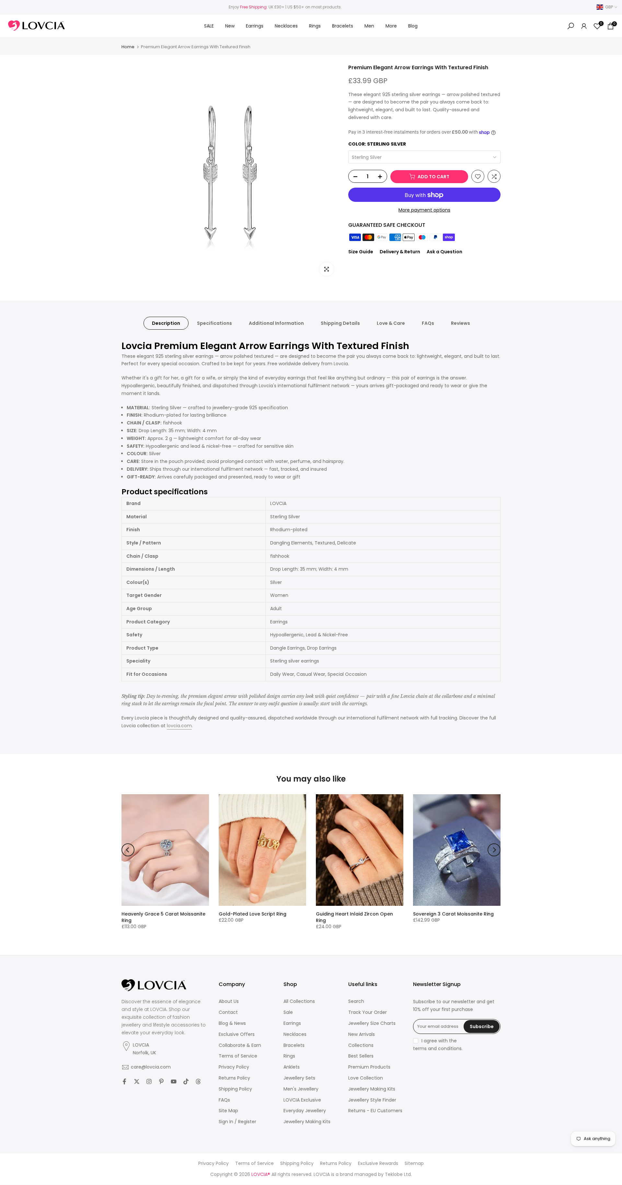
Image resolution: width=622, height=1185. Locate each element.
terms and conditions (437, 1049)
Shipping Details (340, 323)
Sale (288, 1012)
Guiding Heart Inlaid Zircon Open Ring (354, 917)
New (230, 26)
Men (369, 26)
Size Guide (360, 252)
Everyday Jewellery (304, 1111)
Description (166, 323)
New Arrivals (361, 1034)
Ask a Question (444, 252)
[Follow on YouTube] (174, 1081)
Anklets (291, 1067)
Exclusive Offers (237, 1034)
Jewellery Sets (299, 1078)
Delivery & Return (400, 252)
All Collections (299, 1001)
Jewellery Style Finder (372, 1100)
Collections (361, 1045)
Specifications (214, 323)
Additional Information (276, 323)
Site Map (228, 1111)
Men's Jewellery (300, 1089)
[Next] (494, 849)
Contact (228, 1012)
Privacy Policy (234, 1067)
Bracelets (342, 26)
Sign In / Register (237, 1122)
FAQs (428, 323)
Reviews (460, 323)
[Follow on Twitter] (137, 1081)
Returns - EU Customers (375, 1111)
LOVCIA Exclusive (302, 1100)
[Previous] (127, 849)
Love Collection (365, 1078)
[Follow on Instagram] (149, 1081)
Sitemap (414, 1163)
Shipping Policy (235, 1089)
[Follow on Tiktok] (186, 1081)
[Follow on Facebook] (124, 1081)
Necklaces (286, 26)
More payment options (424, 210)
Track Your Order (367, 1012)
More (391, 26)
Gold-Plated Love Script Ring (252, 914)
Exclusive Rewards (378, 1163)
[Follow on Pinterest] (161, 1081)
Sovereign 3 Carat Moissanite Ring (453, 914)
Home (127, 47)
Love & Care (391, 323)
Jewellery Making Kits (306, 1122)
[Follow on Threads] (198, 1081)
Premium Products (369, 1067)
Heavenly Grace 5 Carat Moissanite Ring (163, 917)
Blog (413, 26)
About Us (229, 1001)
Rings (315, 26)
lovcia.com (179, 725)
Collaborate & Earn (240, 1045)
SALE (209, 26)
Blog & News (232, 1023)
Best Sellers (361, 1056)
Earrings (254, 26)
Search (356, 1001)
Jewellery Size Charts (372, 1023)
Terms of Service (238, 1056)
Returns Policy (234, 1078)
